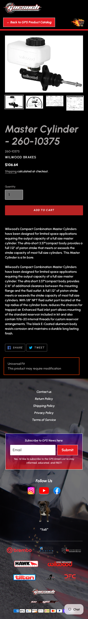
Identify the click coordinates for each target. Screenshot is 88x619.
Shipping (11, 171)
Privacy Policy (44, 413)
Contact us (44, 392)
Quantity (10, 186)
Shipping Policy (44, 406)
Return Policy (44, 399)
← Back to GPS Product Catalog (29, 22)
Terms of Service (44, 420)
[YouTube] (44, 491)
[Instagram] (31, 491)
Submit (68, 450)
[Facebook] (57, 491)
